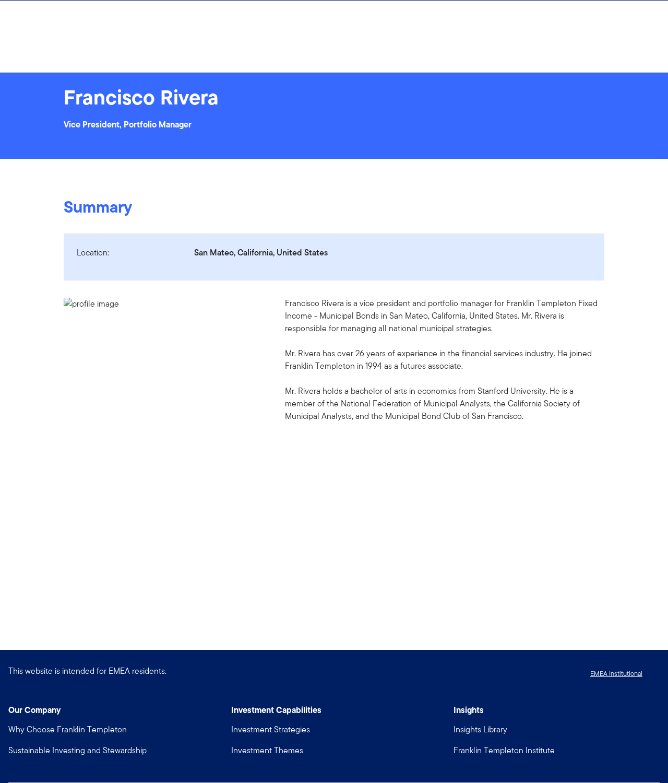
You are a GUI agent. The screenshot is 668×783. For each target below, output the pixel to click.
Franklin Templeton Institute (504, 750)
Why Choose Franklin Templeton (67, 729)
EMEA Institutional (616, 674)
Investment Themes (267, 750)
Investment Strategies (270, 729)
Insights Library (480, 729)
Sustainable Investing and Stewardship (77, 750)
